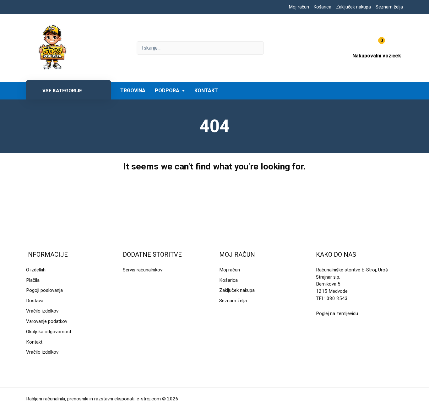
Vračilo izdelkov (42, 311)
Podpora (167, 91)
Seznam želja (389, 6)
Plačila (33, 280)
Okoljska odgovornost (48, 331)
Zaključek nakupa (353, 6)
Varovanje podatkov (46, 321)
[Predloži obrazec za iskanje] (200, 48)
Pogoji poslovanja (44, 290)
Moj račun (299, 6)
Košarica (322, 6)
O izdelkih (36, 270)
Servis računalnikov (142, 270)
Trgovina (132, 91)
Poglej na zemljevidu (337, 313)
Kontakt (206, 91)
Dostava (34, 300)
